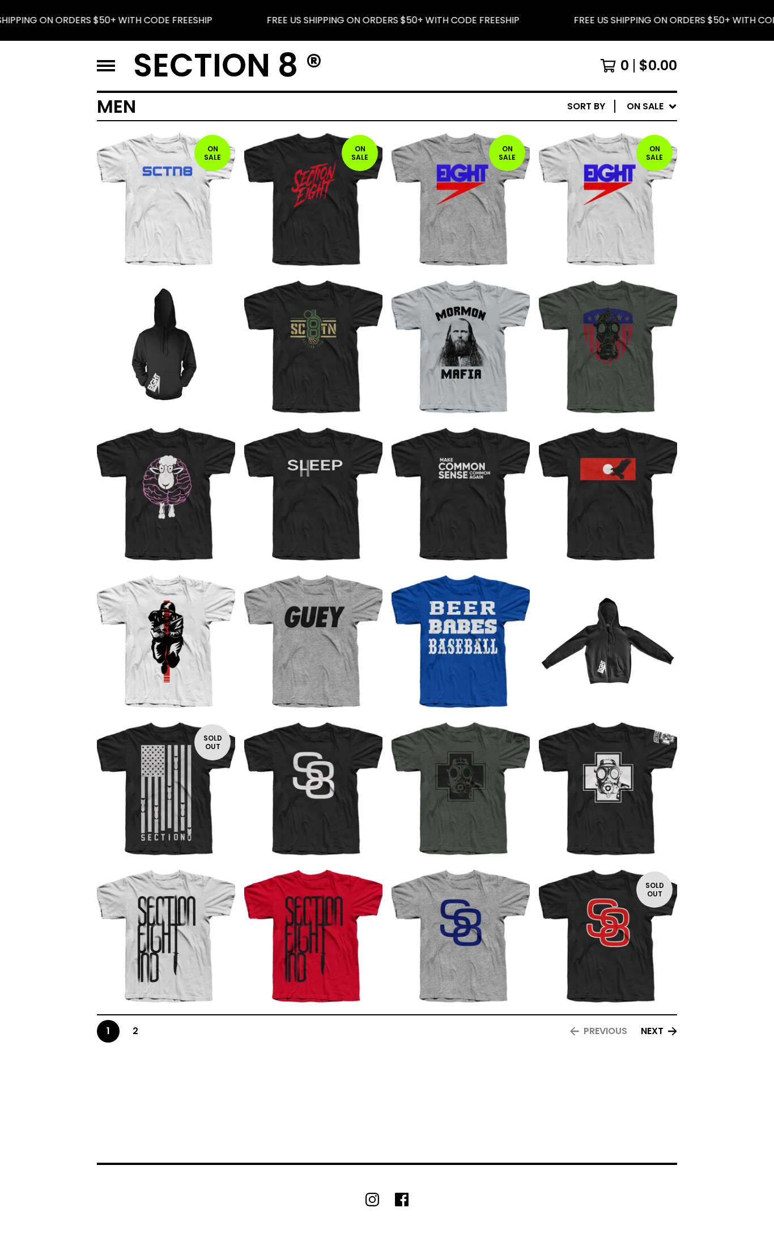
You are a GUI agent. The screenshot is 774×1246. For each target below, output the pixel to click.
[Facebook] (402, 1199)
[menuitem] (622, 106)
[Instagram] (372, 1199)
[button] (387, 20)
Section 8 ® (227, 66)
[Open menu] (106, 66)
